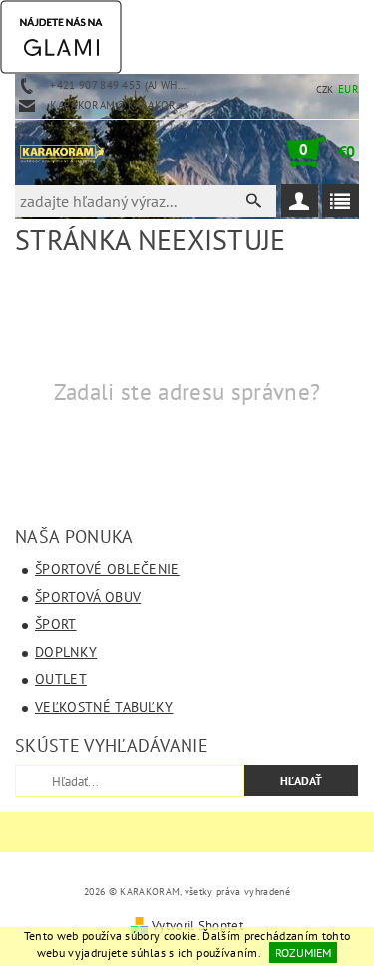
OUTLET (61, 679)
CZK (325, 89)
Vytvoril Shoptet (197, 925)
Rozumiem (303, 952)
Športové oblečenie (107, 569)
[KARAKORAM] (62, 151)
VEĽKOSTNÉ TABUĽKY (104, 707)
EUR (348, 89)
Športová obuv (88, 597)
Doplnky (66, 652)
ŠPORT (56, 624)
